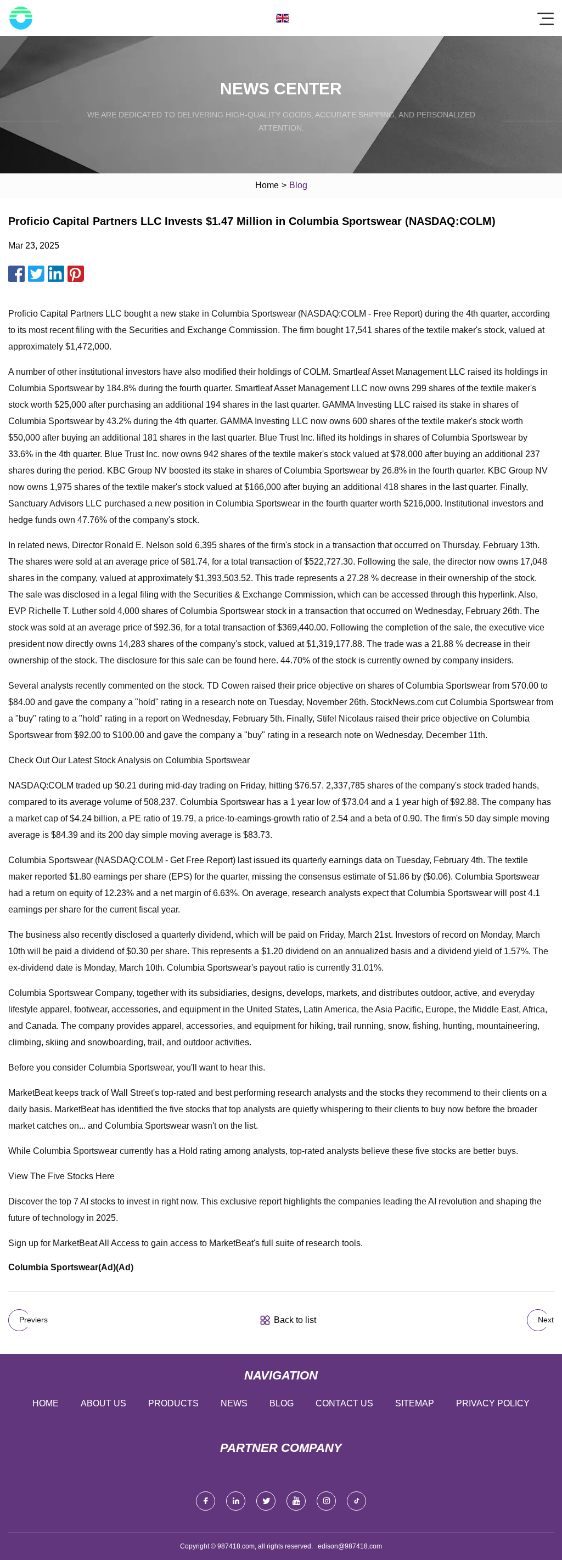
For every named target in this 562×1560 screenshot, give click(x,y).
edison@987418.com (350, 1546)
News (234, 1403)
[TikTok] (356, 1501)
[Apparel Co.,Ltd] (20, 18)
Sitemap (414, 1403)
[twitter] (266, 1501)
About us (103, 1403)
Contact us (344, 1403)
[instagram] (326, 1501)
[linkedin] (235, 1501)
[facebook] (205, 1501)
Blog (281, 1403)
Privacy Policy (493, 1403)
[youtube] (296, 1501)
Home (267, 185)
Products (173, 1403)
